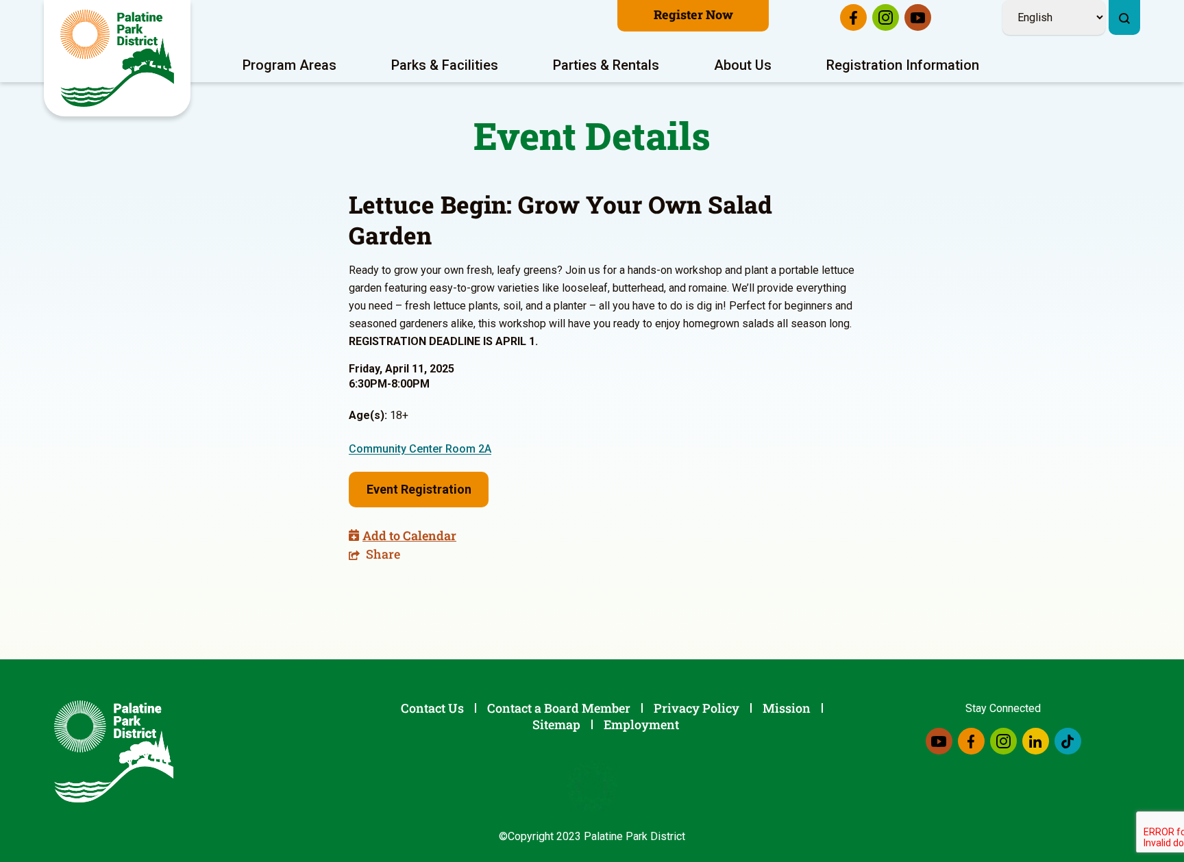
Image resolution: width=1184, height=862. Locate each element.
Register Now (693, 14)
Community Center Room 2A (420, 448)
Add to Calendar (409, 535)
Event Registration (419, 489)
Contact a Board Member (558, 708)
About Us (743, 65)
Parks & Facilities (444, 65)
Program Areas (289, 65)
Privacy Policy (696, 708)
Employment (641, 724)
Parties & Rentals (606, 65)
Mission (787, 708)
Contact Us (432, 708)
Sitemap (556, 724)
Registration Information (902, 65)
